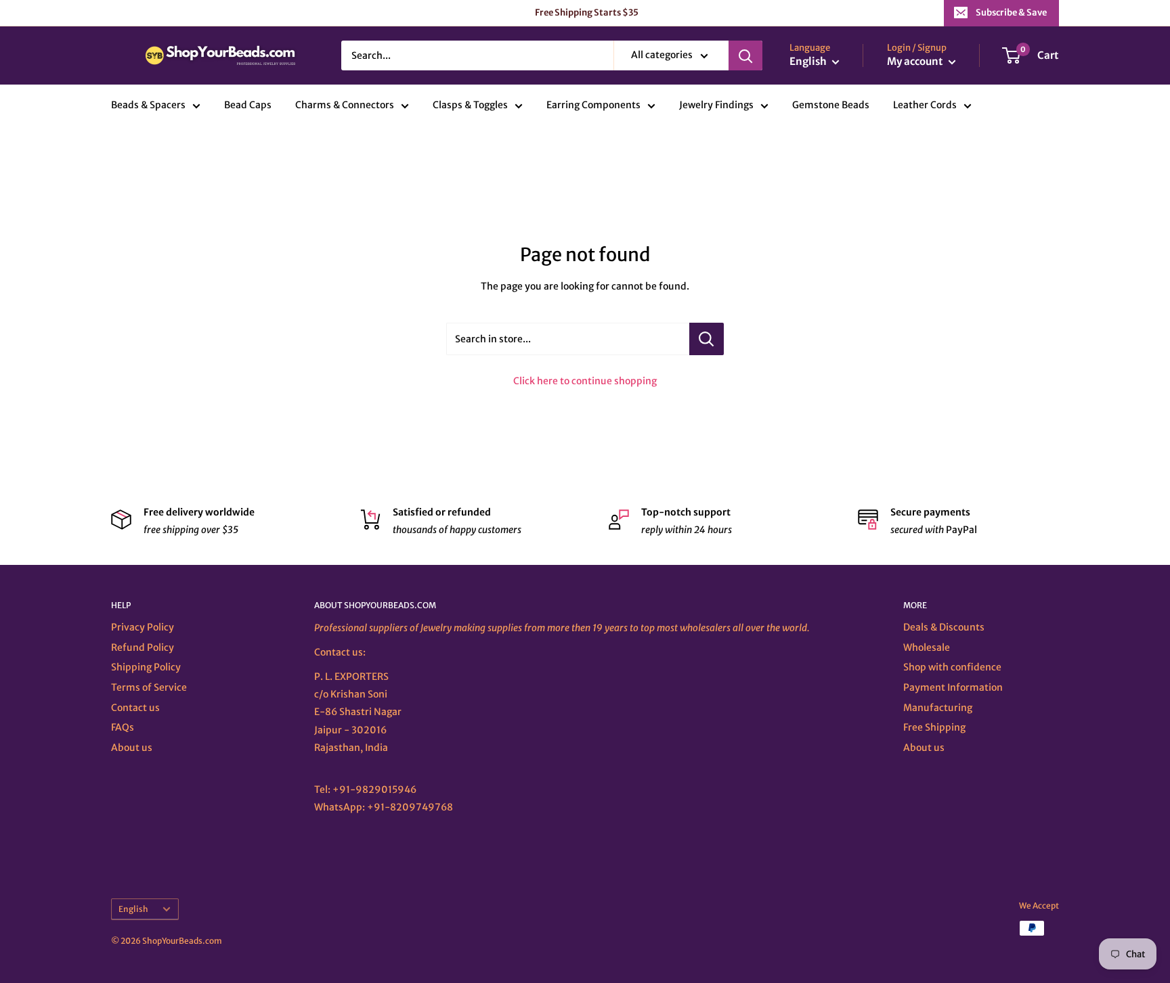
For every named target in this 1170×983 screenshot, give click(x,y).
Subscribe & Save (1011, 12)
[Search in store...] (706, 339)
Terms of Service (149, 687)
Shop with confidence (952, 667)
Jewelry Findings (716, 105)
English (133, 909)
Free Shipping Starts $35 (586, 12)
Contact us (135, 708)
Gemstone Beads (830, 105)
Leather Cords (925, 105)
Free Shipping (934, 727)
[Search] (745, 55)
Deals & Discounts (943, 627)
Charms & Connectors (344, 105)
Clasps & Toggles (470, 105)
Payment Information (953, 687)
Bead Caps (248, 105)
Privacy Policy (142, 627)
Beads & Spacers (148, 105)
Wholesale (926, 647)
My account (916, 61)
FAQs (122, 727)
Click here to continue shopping (585, 381)
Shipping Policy (146, 667)
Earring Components (593, 105)
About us (131, 747)
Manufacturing (937, 708)
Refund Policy (142, 647)
